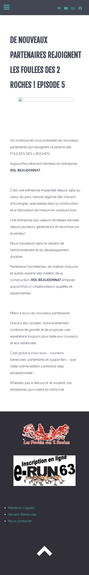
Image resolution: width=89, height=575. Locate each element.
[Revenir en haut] (44, 555)
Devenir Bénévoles (22, 514)
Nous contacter (20, 521)
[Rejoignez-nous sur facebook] (80, 8)
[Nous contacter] (73, 8)
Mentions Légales (21, 508)
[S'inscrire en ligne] (44, 470)
